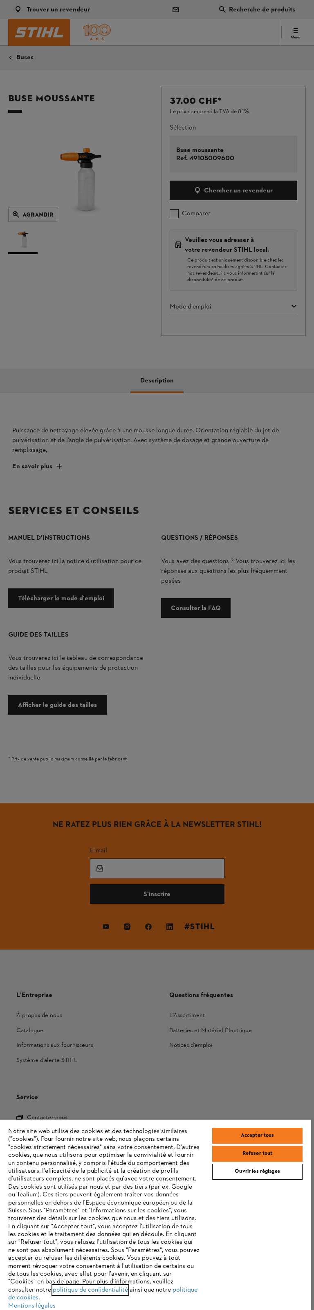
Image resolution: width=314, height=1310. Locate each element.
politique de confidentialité (90, 1289)
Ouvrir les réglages (257, 1171)
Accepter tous (257, 1135)
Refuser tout (257, 1153)
